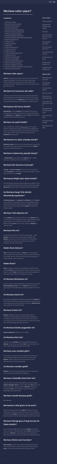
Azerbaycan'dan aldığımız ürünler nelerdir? (46, 26)
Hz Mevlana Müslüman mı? (11, 47)
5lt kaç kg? (45, 31)
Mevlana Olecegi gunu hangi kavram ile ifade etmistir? (19, 66)
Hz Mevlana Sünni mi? (10, 49)
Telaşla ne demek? (47, 21)
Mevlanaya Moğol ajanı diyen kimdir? (14, 35)
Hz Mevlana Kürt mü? (10, 55)
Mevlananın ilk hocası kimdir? (12, 26)
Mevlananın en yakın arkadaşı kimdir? (14, 29)
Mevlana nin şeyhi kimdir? (11, 27)
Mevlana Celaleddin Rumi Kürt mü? (14, 60)
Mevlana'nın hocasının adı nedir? (13, 24)
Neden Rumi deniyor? (10, 43)
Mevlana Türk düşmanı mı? (12, 39)
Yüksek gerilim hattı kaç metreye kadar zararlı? (47, 110)
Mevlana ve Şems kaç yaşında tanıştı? (14, 31)
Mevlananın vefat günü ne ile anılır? (14, 64)
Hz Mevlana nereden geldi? (12, 59)
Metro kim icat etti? (47, 93)
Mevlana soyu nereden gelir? (12, 57)
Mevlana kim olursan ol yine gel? (13, 33)
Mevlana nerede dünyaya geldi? (13, 62)
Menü (51, 1)
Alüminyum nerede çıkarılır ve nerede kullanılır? (47, 36)
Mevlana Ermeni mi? (10, 51)
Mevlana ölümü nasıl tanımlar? (13, 68)
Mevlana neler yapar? (10, 22)
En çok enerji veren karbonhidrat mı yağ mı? (47, 103)
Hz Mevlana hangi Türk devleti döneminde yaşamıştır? (18, 37)
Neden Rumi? (8, 45)
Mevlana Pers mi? (9, 41)
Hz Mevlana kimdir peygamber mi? (14, 53)
